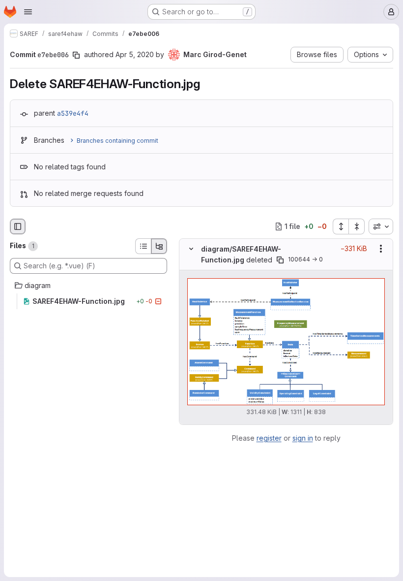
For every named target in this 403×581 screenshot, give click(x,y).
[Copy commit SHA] (76, 55)
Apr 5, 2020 (134, 54)
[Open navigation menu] (28, 12)
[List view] (143, 246)
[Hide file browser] (18, 226)
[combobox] (381, 226)
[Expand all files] (340, 226)
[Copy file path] (280, 260)
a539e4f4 (72, 113)
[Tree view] (159, 246)
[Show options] (381, 249)
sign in (302, 438)
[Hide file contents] (191, 249)
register (269, 438)
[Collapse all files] (357, 226)
